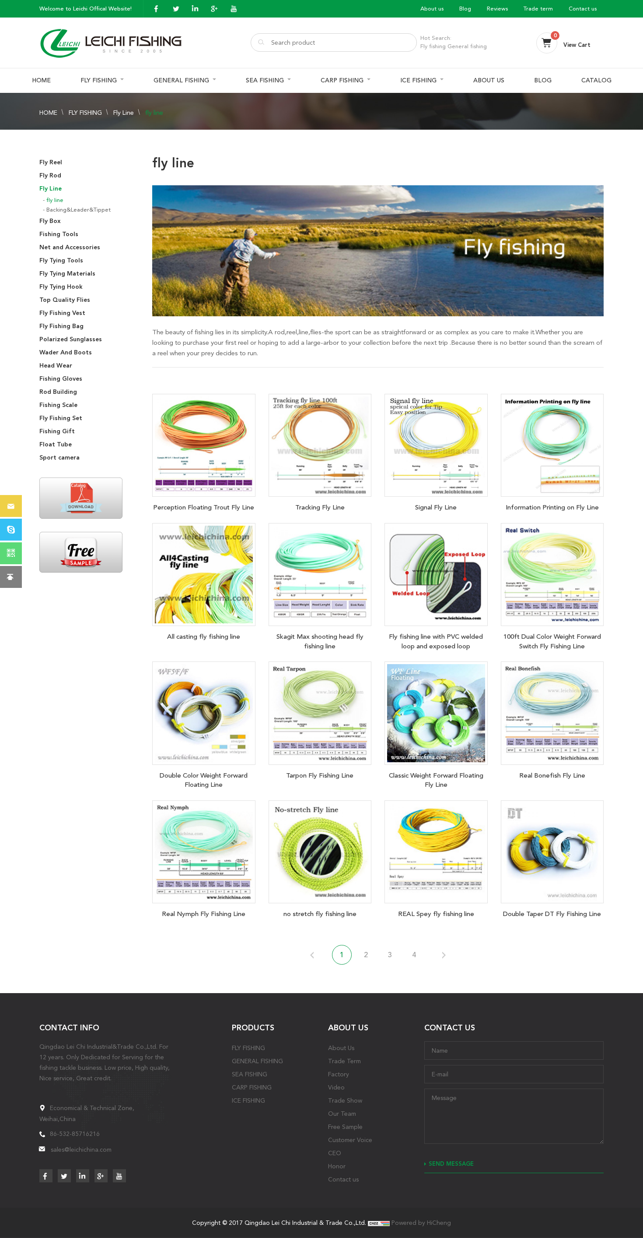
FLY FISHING (98, 80)
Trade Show (345, 1100)
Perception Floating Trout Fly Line (203, 507)
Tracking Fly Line (320, 507)
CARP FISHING (342, 80)
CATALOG (596, 80)
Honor (337, 1166)
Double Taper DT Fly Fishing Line (552, 914)
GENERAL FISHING (181, 80)
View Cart (577, 45)
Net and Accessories (69, 247)
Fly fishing (433, 46)
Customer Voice (350, 1139)
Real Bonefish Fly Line (552, 775)
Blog (465, 8)
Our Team (342, 1113)
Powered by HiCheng (421, 1222)
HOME (41, 80)
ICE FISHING (418, 80)
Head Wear (55, 365)
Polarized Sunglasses (70, 339)
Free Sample (345, 1126)
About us (432, 8)
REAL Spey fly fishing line (436, 914)
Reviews (497, 8)
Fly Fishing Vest (62, 313)
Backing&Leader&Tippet (78, 209)
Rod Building (58, 392)
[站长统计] (379, 1222)
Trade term (538, 8)
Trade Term (344, 1061)
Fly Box (50, 221)
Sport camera (59, 457)
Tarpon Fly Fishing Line (319, 775)
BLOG (543, 80)
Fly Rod (50, 175)
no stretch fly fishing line (319, 914)
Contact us (583, 8)
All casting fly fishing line (203, 636)
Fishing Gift (57, 431)
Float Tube (55, 444)
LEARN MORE (204, 443)
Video (336, 1087)
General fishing (467, 46)
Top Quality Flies (64, 300)
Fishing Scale (58, 405)
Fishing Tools (58, 234)
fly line (154, 112)
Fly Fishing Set (60, 418)
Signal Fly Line (436, 507)
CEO (334, 1153)
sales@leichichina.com (81, 1149)
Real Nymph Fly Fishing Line (203, 914)
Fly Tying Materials (67, 273)
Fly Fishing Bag (61, 326)
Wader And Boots (65, 352)
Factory (338, 1074)
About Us (341, 1047)
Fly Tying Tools (61, 260)
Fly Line (123, 112)
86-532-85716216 (75, 1133)
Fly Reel (50, 162)
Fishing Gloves (60, 378)
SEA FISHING (265, 80)
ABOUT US (488, 80)
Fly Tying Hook (61, 286)
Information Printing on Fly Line (552, 507)
